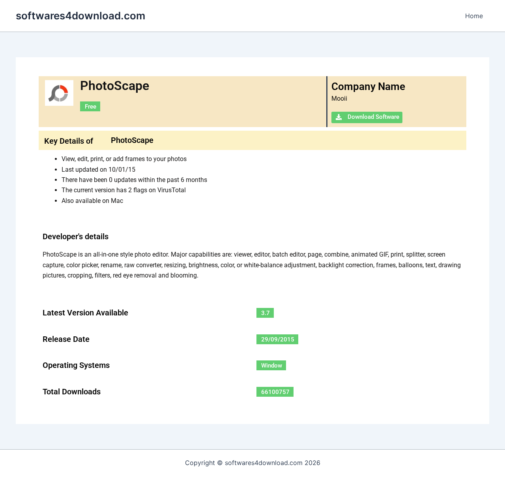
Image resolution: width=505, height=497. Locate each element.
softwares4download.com (80, 15)
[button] (366, 117)
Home (474, 16)
